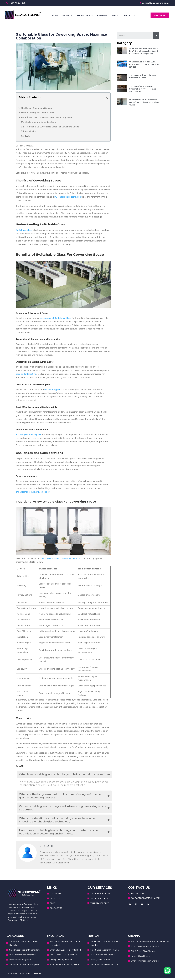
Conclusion (30, 131)
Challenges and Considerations (40, 122)
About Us (67, 15)
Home (55, 15)
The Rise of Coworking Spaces (36, 108)
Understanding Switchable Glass (37, 112)
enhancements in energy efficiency (33, 492)
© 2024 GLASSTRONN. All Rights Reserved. (25, 973)
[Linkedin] (142, 904)
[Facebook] (130, 904)
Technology (83, 15)
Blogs (115, 15)
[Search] (156, 35)
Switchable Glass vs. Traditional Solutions (60, 558)
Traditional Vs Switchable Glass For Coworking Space (52, 126)
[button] (167, 970)
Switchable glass (24, 230)
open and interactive (26, 374)
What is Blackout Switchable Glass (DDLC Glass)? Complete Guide (144, 102)
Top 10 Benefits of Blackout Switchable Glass (142, 76)
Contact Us (129, 15)
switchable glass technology (68, 197)
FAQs (27, 136)
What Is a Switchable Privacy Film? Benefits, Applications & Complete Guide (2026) (143, 51)
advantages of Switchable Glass (55, 318)
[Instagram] (136, 904)
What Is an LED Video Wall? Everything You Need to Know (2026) (144, 64)
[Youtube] (148, 904)
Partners (102, 15)
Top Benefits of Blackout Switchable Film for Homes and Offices (142, 89)
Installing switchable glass (28, 434)
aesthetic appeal (52, 389)
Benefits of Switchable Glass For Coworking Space (47, 117)
